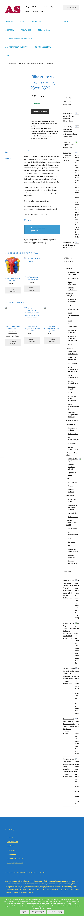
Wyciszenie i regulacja (72, 331)
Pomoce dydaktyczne (72, 289)
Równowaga (72, 443)
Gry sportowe (72, 482)
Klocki (70, 538)
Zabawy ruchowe (71, 491)
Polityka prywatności (15, 863)
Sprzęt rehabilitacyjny (73, 448)
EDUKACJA (9, 21)
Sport (67, 478)
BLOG (43, 11)
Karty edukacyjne (72, 283)
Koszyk (27, 11)
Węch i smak (72, 327)
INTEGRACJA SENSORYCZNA (30, 21)
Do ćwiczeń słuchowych (72, 358)
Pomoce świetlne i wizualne (71, 467)
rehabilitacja (41, 133)
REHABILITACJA (44, 30)
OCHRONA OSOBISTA (43, 47)
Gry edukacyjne (73, 278)
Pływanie (71, 486)
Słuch (70, 305)
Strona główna (11, 64)
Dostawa (10, 846)
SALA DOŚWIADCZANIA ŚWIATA (16, 47)
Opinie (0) (8, 158)
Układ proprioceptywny (73, 315)
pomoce (33, 133)
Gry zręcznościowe (73, 533)
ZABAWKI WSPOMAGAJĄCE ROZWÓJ (18, 38)
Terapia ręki (21, 64)
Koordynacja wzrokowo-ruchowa (72, 507)
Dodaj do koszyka (40, 111)
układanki (42, 136)
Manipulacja (72, 513)
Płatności (11, 850)
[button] (66, 82)
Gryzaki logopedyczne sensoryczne (73, 369)
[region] (71, 82)
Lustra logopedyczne (73, 382)
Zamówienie (44, 7)
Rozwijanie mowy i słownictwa (72, 398)
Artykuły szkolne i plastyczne (73, 273)
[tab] (13, 152)
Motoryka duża (73, 434)
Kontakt (35, 11)
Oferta (34, 7)
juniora (42, 131)
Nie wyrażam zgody (38, 912)
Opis (6, 152)
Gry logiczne (72, 528)
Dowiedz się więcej (55, 912)
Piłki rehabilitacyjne (73, 438)
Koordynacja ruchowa (72, 429)
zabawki (44, 138)
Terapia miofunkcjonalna (73, 406)
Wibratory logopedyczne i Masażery (73, 414)
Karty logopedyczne (73, 376)
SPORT (7, 55)
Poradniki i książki (71, 388)
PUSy (70, 393)
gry (42, 128)
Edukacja (69, 269)
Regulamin (11, 854)
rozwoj (48, 133)
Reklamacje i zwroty (15, 858)
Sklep (27, 7)
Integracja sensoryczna (46, 121)
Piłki (69, 545)
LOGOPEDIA (9, 30)
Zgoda (24, 912)
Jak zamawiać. (12, 842)
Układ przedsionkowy (73, 322)
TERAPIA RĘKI (26, 30)
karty (47, 131)
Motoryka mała (73, 517)
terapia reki (34, 136)
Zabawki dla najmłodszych (73, 550)
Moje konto (54, 7)
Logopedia (53, 131)
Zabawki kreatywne (71, 556)
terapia (54, 133)
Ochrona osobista (72, 420)
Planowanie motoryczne (72, 300)
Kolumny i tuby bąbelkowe (73, 460)
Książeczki (71, 542)
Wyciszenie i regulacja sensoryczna (72, 338)
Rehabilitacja (70, 424)
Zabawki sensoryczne (72, 562)
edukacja (37, 128)
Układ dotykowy (73, 309)
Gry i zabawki (72, 363)
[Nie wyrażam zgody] (81, 906)
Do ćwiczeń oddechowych (73, 353)
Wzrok (70, 344)
